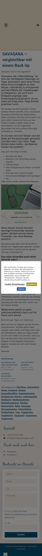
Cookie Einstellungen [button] (15, 284)
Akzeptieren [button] (32, 284)
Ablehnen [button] (21, 289)
